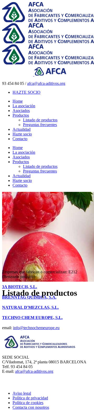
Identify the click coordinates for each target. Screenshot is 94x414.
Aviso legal (22, 393)
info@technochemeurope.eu (36, 328)
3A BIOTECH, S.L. (19, 287)
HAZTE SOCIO (26, 92)
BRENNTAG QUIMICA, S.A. (29, 297)
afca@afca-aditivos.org (46, 83)
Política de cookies (28, 402)
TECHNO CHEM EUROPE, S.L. (32, 317)
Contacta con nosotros (31, 407)
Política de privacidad (30, 398)
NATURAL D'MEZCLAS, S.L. (30, 307)
